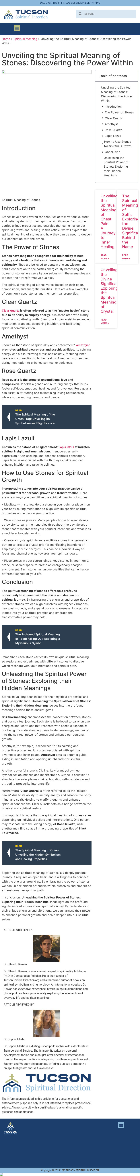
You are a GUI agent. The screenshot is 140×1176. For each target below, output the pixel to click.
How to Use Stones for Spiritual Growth (117, 144)
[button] (17, 28)
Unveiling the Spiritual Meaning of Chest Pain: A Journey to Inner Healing (109, 221)
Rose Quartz (113, 130)
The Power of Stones (119, 112)
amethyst (83, 345)
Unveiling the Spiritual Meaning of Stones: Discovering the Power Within (116, 94)
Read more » (105, 257)
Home (6, 39)
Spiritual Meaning (25, 39)
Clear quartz (11, 310)
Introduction (113, 106)
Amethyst (111, 124)
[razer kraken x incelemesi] (70, 1174)
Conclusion (112, 152)
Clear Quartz (113, 118)
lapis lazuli (66, 447)
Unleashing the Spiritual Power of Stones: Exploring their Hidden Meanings (116, 166)
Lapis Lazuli (113, 136)
